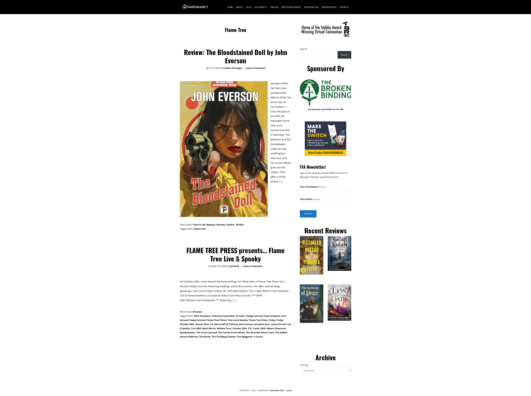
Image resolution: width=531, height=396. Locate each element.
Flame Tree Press (258, 320)
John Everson (246, 324)
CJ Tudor (240, 315)
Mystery (210, 224)
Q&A (263, 328)
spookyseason (187, 332)
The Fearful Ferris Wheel (231, 332)
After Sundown (202, 315)
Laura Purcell (278, 324)
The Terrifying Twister (224, 336)
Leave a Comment (255, 68)
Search (303, 48)
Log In (289, 391)
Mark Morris (209, 328)
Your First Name (313, 186)
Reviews (220, 224)
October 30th (239, 328)
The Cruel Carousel (206, 332)
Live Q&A (196, 328)
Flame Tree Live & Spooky (234, 320)
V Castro (258, 336)
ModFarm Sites (277, 391)
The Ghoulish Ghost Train (260, 332)
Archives (304, 365)
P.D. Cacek (253, 328)
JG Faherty (232, 324)
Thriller (240, 224)
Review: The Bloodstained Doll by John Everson (235, 56)
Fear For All (199, 224)
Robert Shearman (276, 328)
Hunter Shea (202, 324)
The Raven (205, 336)
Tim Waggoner (245, 336)
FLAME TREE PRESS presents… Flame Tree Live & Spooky (235, 254)
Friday (271, 320)
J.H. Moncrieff (217, 324)
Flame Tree (200, 228)
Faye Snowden (272, 315)
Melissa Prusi (224, 328)
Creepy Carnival (254, 315)
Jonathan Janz (262, 324)
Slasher (231, 224)
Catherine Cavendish (223, 315)
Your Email (310, 199)
